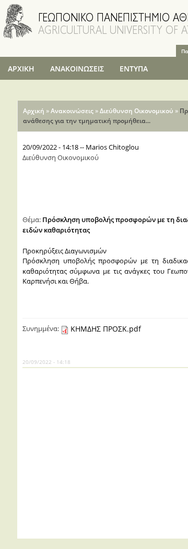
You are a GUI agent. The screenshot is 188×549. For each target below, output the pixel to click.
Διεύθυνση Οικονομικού (136, 110)
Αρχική (33, 110)
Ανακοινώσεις (72, 110)
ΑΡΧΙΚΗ (21, 69)
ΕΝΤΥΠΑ (134, 69)
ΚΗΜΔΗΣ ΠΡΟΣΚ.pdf (105, 329)
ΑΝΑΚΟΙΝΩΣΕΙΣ (77, 69)
